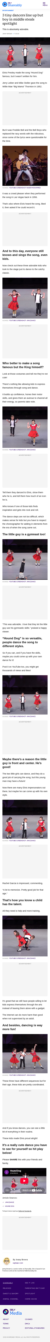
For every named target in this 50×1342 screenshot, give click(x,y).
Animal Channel (10, 1299)
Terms (6, 1324)
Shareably (8, 1283)
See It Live (30, 1283)
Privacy (6, 1328)
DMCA (27, 1324)
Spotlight (30, 1293)
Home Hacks (31, 1299)
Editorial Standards (24, 1211)
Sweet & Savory (10, 1293)
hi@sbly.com (18, 1263)
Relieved (7, 1288)
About (6, 1319)
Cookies (28, 1319)
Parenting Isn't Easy (35, 1288)
